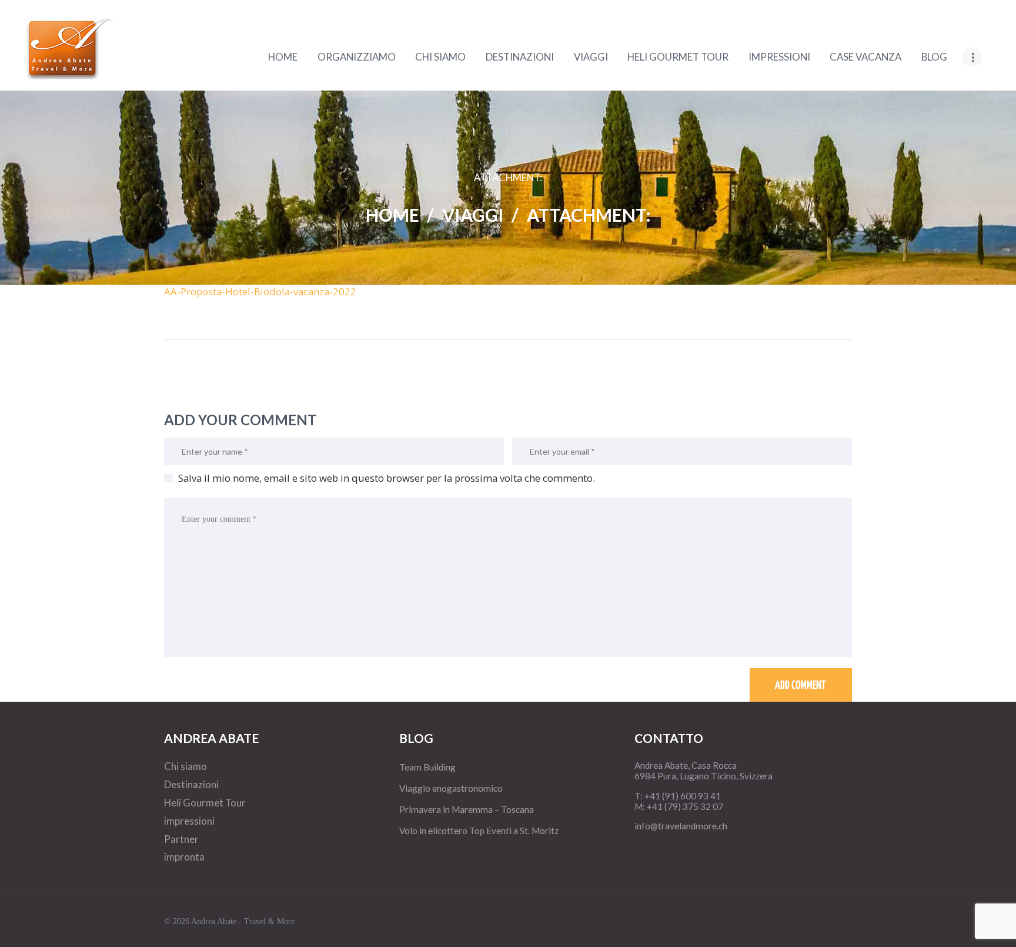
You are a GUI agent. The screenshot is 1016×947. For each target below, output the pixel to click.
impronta (184, 857)
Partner (181, 839)
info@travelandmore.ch (680, 826)
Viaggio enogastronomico (451, 788)
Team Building (427, 767)
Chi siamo (185, 766)
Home (392, 215)
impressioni (189, 821)
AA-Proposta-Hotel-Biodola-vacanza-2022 (260, 291)
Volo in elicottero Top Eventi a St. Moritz (479, 830)
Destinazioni (191, 784)
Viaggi (473, 215)
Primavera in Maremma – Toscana (466, 809)
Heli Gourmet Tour (205, 802)
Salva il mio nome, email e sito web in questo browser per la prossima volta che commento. (386, 478)
